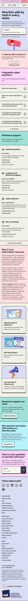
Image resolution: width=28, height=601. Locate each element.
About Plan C (8, 444)
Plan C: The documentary (9, 551)
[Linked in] (16, 485)
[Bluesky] (7, 485)
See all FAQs (15, 129)
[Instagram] (3, 485)
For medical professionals (9, 533)
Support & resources (7, 508)
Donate (4, 537)
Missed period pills (7, 505)
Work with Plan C (7, 535)
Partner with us (6, 530)
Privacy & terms (6, 560)
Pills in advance (6, 503)
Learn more (14, 63)
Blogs (3, 513)
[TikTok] (20, 485)
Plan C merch (6, 528)
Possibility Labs (10, 565)
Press (3, 546)
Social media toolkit (7, 526)
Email (5, 469)
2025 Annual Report (7, 553)
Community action (7, 518)
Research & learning (7, 548)
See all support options (15, 243)
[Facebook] (12, 485)
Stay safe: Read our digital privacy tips (10, 1)
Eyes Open (9, 567)
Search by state (6, 498)
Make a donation (10, 416)
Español (24, 5)
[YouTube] (3, 489)
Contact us (5, 558)
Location (6, 30)
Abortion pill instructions (9, 510)
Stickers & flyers (6, 521)
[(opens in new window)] (12, 586)
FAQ (3, 501)
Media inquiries (6, 555)
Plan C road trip (6, 523)
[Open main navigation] (2, 5)
